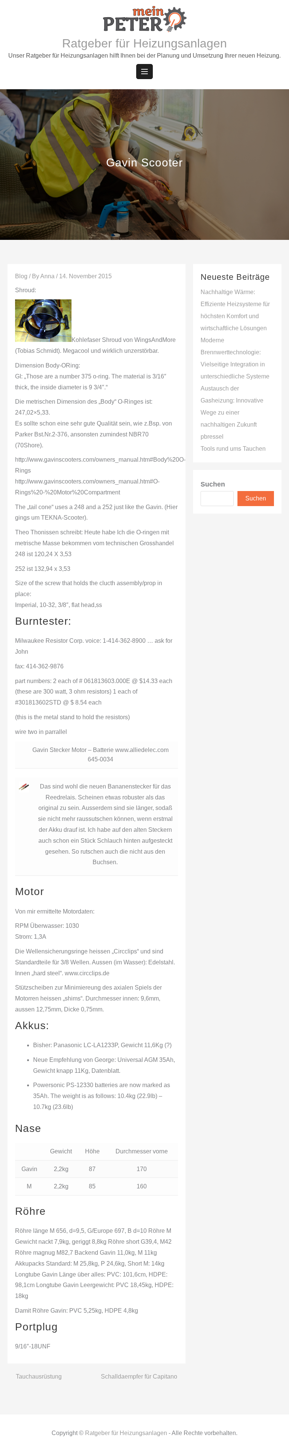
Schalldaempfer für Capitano (139, 1376)
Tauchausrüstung (39, 1376)
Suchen (213, 484)
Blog (21, 276)
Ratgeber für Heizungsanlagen (144, 43)
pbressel (212, 436)
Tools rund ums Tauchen (233, 448)
